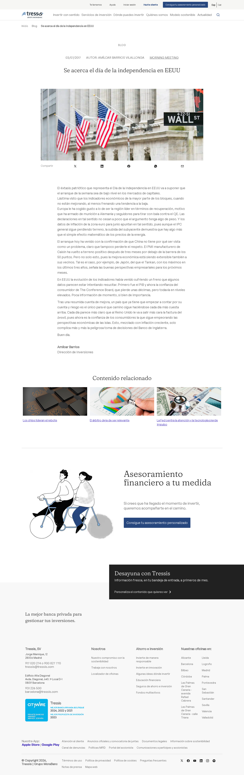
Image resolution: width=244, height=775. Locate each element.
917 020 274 (33, 663)
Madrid (206, 670)
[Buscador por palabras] (219, 15)
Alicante (186, 657)
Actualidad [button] (204, 15)
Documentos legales (154, 741)
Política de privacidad (98, 760)
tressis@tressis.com (39, 667)
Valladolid (207, 717)
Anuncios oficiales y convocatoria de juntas (113, 741)
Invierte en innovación (149, 667)
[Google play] (50, 745)
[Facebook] (188, 760)
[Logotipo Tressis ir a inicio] (32, 15)
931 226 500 (33, 688)
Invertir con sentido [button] (66, 15)
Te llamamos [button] (96, 4)
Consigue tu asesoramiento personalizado (185, 4)
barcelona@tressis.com (41, 692)
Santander (208, 698)
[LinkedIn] (201, 760)
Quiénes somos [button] (157, 15)
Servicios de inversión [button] (96, 15)
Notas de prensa (72, 766)
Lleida (205, 657)
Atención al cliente (73, 741)
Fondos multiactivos (148, 692)
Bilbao (184, 670)
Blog (34, 26)
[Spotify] (214, 760)
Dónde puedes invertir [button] (128, 15)
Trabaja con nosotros (104, 667)
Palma (205, 676)
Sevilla (205, 705)
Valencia (207, 711)
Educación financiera (148, 680)
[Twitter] (181, 760)
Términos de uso (72, 760)
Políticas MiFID (97, 747)
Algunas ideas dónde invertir (153, 673)
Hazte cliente (151, 4)
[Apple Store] (31, 745)
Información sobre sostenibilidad (190, 741)
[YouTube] (194, 760)
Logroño (207, 664)
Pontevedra (209, 682)
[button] (75, 166)
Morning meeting (164, 57)
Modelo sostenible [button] (182, 15)
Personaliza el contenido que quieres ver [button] (141, 592)
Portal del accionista (121, 747)
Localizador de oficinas (104, 673)
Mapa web (91, 766)
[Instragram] (207, 760)
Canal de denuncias (73, 747)
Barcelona (187, 664)
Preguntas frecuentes (153, 760)
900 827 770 (52, 663)
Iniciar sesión (129, 4)
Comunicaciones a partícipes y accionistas (162, 747)
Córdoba (186, 676)
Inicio (25, 26)
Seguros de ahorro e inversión (154, 686)
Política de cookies (125, 760)
